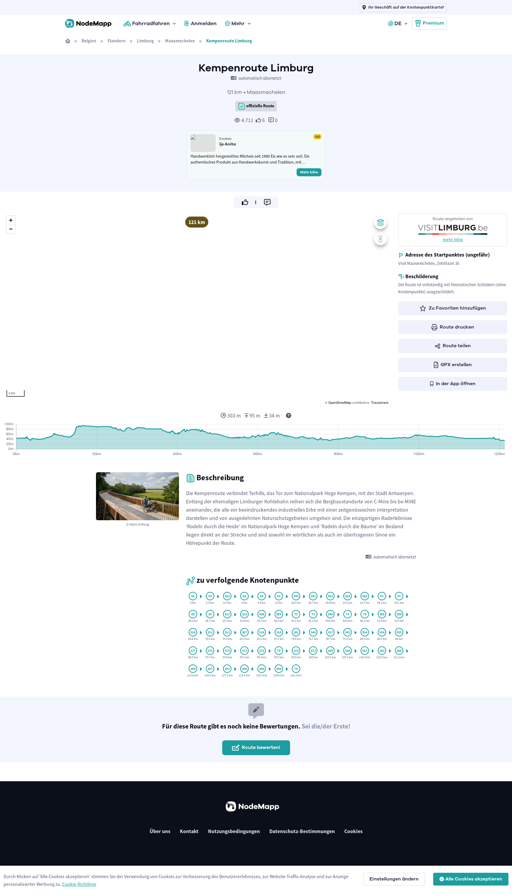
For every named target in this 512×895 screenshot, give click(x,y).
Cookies (353, 831)
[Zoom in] (11, 220)
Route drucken (457, 327)
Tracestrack (379, 402)
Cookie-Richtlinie (79, 884)
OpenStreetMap (339, 402)
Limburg (145, 41)
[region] (197, 309)
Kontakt (189, 831)
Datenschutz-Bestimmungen (302, 831)
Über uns (160, 831)
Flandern (117, 41)
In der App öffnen (456, 383)
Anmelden (204, 23)
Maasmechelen (180, 41)
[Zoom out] (11, 229)
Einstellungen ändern (394, 879)
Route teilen (457, 345)
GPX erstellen (456, 364)
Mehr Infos (309, 172)
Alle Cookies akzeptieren (473, 879)
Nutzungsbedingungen (234, 831)
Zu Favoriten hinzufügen (457, 308)
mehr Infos (453, 239)
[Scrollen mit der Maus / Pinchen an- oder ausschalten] (380, 238)
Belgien (88, 41)
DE (397, 23)
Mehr (238, 23)
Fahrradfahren (151, 23)
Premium (433, 23)
